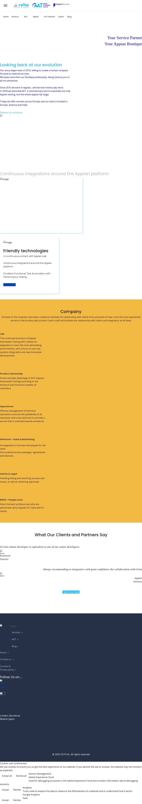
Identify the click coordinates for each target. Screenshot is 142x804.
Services (15, 16)
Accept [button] (5, 789)
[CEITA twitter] (12, 694)
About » (4, 652)
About (36, 16)
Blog (69, 16)
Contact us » (7, 659)
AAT (26, 16)
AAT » (15, 639)
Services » (17, 632)
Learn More (9, 284)
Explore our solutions (11, 112)
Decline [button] (17, 789)
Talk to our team (71, 592)
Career (61, 16)
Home (6, 16)
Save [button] (25, 798)
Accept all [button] (7, 775)
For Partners (49, 16)
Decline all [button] (21, 775)
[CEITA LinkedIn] (12, 684)
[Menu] (5, 5)
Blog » (15, 646)
